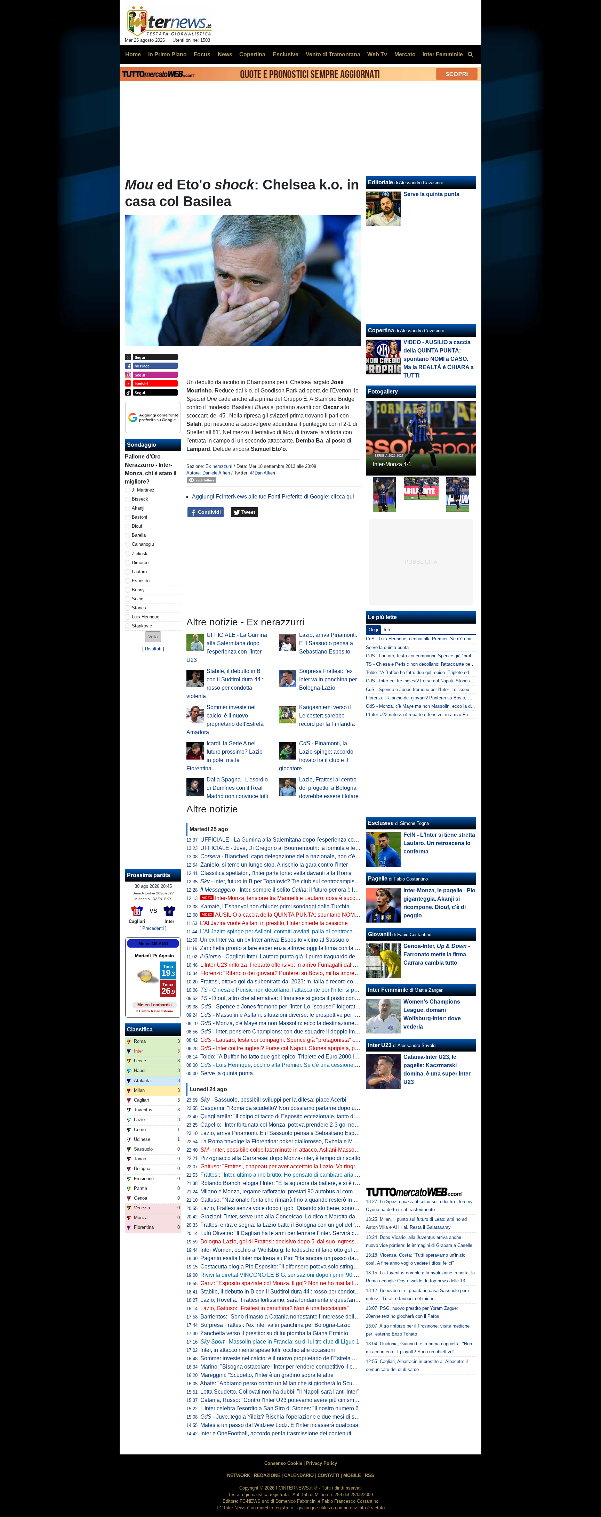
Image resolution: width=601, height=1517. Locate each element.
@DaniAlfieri (262, 473)
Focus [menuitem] (202, 54)
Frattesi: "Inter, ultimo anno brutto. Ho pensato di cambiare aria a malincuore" (294, 1175)
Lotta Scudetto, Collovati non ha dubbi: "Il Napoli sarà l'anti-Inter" (279, 1392)
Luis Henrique (145, 616)
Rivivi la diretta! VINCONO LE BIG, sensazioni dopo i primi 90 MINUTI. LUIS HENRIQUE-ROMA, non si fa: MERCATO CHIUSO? (359, 1275)
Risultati (153, 648)
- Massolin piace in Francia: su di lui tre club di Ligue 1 (279, 1342)
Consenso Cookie (283, 1463)
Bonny (138, 589)
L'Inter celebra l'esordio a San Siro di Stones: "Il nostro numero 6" (280, 1408)
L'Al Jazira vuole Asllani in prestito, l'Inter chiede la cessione (274, 923)
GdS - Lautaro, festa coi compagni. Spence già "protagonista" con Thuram (440, 655)
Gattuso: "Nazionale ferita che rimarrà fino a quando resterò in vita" (282, 1200)
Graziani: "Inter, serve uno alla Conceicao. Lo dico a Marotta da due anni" (290, 1216)
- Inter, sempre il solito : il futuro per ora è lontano (285, 890)
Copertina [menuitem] (252, 54)
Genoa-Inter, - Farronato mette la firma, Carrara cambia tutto (436, 954)
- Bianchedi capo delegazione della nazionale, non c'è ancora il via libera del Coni (312, 856)
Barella (139, 535)
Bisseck (140, 499)
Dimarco (140, 562)
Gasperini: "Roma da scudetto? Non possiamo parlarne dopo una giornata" (292, 1108)
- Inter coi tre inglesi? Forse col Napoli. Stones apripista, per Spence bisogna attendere (313, 1048)
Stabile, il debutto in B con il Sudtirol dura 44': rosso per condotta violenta (290, 1292)
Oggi (373, 629)
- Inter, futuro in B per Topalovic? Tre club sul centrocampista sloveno (290, 881)
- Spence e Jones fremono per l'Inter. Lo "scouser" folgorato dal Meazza (294, 1006)
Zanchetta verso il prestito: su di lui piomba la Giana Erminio (274, 1333)
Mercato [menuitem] (405, 54)
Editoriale (380, 182)
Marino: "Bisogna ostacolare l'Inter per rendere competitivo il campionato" (290, 1367)
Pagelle (377, 879)
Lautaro (139, 571)
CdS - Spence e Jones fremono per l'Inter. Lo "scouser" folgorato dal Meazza (443, 689)
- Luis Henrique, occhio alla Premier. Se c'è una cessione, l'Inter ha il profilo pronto (307, 1065)
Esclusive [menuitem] (285, 54)
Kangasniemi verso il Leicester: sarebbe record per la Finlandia (327, 715)
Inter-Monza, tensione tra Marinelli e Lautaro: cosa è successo (284, 898)
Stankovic (142, 625)
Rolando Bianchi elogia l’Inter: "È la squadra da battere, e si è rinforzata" (289, 1183)
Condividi (209, 512)
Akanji (138, 508)
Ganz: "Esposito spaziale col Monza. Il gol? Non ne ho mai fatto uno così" (290, 1283)
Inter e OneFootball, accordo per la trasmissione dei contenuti (275, 1433)
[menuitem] (470, 54)
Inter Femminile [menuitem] (443, 54)
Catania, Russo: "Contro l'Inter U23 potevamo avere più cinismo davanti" (289, 1400)
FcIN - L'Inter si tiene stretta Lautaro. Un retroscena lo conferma (439, 843)
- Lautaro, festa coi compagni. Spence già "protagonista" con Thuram (291, 1040)
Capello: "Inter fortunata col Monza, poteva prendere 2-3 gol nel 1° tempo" (290, 1125)
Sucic (137, 598)
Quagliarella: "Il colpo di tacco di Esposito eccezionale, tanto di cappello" (289, 1116)
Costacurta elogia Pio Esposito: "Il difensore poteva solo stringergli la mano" (293, 1266)
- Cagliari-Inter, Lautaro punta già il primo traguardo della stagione (292, 956)
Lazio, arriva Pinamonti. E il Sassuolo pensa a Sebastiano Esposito (328, 643)
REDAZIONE (267, 1475)
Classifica (140, 1029)
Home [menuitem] (133, 54)
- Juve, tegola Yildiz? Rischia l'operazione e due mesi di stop (281, 1417)
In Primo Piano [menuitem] (167, 54)
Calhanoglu (143, 544)
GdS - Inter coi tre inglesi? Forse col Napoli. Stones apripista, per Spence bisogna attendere (458, 680)
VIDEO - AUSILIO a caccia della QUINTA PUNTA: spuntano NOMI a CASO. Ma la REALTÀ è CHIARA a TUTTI (438, 359)
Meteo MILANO (153, 943)
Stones (139, 607)
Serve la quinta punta (226, 1073)
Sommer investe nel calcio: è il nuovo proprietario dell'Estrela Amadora (287, 1358)
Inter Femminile (388, 990)
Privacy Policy (321, 1463)
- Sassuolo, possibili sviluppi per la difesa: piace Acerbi (273, 1100)
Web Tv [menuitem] (377, 54)
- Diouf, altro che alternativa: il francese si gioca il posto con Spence (287, 998)
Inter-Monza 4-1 (392, 464)
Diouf (137, 526)
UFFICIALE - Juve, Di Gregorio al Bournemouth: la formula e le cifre (283, 848)
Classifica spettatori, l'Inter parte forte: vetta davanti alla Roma (276, 873)
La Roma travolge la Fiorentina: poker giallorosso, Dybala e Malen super (289, 1141)
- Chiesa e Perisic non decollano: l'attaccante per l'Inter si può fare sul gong (297, 990)
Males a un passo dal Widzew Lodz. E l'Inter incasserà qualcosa (279, 1425)
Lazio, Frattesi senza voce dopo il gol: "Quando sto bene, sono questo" (287, 1208)
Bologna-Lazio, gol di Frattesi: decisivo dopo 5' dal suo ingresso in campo (291, 1241)
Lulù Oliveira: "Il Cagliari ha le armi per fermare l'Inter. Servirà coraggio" (287, 1233)
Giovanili (379, 934)
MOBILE (352, 1475)
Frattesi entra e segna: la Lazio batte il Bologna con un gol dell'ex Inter (286, 1225)
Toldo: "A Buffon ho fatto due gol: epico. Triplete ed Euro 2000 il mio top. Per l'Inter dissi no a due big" (324, 1057)
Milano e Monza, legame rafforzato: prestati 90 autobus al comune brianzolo (293, 1191)
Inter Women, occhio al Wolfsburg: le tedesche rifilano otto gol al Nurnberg (291, 1250)
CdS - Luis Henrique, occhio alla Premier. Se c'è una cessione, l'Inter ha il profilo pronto (454, 638)
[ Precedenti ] (153, 928)
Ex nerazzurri (219, 466)
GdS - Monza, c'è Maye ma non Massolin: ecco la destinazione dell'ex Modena (445, 706)
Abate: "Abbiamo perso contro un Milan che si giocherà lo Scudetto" (283, 1383)
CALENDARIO (299, 1475)
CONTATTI (328, 1475)
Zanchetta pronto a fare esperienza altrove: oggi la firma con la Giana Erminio (295, 948)
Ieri (387, 629)
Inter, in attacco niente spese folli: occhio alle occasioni (267, 1350)
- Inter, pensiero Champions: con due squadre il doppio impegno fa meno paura (303, 1032)
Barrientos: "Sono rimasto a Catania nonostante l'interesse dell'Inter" (284, 1317)
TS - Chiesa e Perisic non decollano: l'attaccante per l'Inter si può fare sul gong (445, 664)
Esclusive (381, 823)
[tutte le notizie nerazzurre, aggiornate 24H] (169, 21)
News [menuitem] (225, 54)
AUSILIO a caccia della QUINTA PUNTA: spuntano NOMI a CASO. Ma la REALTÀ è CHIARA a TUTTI (334, 915)
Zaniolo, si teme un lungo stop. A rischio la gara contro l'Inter (274, 865)
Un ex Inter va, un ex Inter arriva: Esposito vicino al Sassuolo (274, 940)
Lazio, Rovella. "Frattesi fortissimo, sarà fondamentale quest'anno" (281, 1300)
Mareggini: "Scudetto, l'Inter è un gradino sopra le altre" (268, 1375)
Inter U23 (380, 1045)
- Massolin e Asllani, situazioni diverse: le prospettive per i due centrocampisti (301, 1015)
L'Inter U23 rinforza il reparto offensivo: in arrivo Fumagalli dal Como (284, 965)
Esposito (141, 580)
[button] (153, 636)
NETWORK (238, 1475)
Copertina (381, 330)
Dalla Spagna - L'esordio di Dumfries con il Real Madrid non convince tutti (237, 788)
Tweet (247, 512)
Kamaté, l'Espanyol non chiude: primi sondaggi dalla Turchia (275, 906)
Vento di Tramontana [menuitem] (333, 54)
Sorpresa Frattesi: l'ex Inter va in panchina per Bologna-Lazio (328, 679)
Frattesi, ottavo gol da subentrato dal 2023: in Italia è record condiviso (285, 981)
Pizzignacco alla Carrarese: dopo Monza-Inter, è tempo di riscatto (280, 1158)
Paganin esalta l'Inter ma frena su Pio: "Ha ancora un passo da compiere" (290, 1258)
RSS (369, 1475)
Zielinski (140, 553)
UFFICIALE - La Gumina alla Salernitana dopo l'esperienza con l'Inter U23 (291, 840)
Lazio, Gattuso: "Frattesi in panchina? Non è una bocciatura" (274, 1308)
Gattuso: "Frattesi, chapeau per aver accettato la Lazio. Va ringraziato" (286, 1166)
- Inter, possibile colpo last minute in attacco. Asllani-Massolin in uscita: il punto (301, 1150)
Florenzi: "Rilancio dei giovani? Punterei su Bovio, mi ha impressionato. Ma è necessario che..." (317, 973)
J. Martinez (143, 490)
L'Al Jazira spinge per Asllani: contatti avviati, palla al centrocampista (284, 931)
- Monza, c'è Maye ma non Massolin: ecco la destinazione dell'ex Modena (296, 1023)
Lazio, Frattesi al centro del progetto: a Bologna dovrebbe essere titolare (329, 788)
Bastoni (139, 517)
